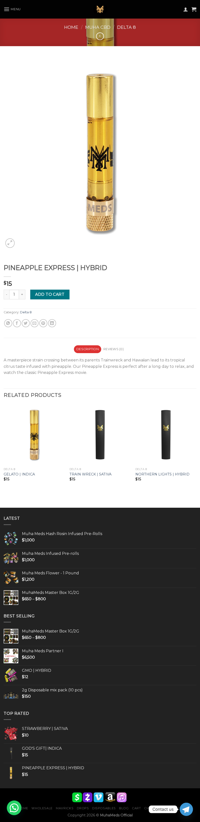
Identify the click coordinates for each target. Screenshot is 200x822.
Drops (83, 808)
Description (87, 349)
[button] (14, 808)
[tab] (87, 349)
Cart (136, 808)
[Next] (196, 447)
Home (71, 27)
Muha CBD (97, 27)
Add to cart (49, 294)
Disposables (104, 808)
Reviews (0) (113, 349)
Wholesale (42, 808)
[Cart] (193, 9)
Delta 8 (126, 27)
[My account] (185, 9)
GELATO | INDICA (19, 474)
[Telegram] (186, 809)
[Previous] (4, 447)
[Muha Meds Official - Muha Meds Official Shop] (100, 9)
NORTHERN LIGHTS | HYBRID (162, 474)
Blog (124, 808)
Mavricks (64, 808)
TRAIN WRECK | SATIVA (90, 474)
